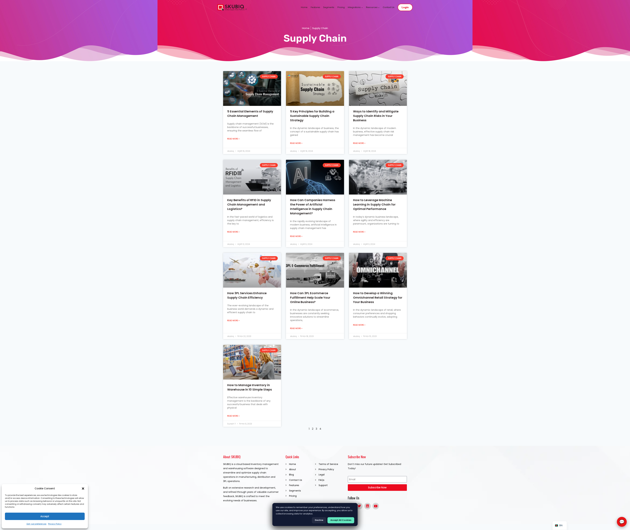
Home (304, 7)
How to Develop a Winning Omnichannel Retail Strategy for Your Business (377, 297)
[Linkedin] (367, 506)
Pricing (341, 7)
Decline (319, 520)
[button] (83, 488)
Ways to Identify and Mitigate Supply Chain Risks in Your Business (376, 115)
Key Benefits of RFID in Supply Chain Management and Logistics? (249, 204)
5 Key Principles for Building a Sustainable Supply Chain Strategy (312, 115)
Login (405, 7)
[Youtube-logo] (375, 506)
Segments (328, 7)
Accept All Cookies (340, 520)
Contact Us (388, 7)
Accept (44, 516)
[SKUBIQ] (232, 7)
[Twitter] (359, 506)
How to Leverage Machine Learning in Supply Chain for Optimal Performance (374, 204)
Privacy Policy (55, 523)
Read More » (233, 138)
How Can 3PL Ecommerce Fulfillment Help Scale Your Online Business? (310, 297)
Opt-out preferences (36, 523)
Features (315, 7)
